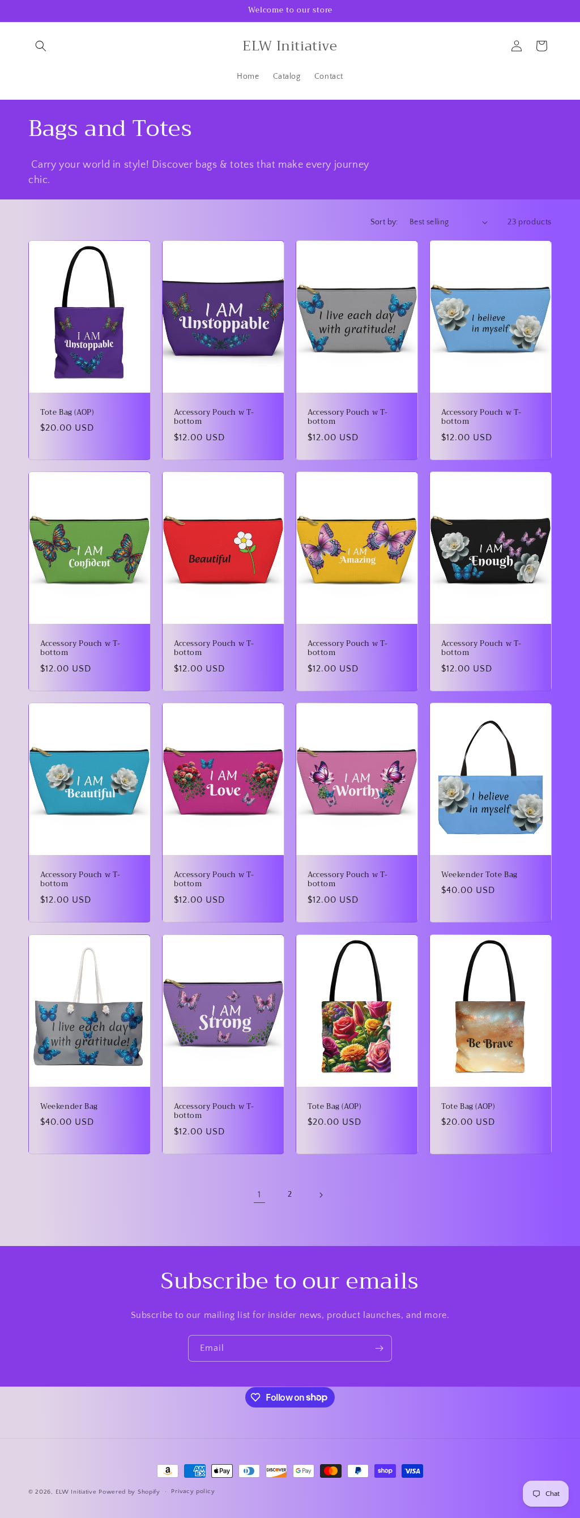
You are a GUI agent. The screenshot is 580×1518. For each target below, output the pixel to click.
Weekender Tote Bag (479, 875)
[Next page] (320, 1195)
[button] (40, 45)
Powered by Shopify (129, 1492)
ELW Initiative (76, 1492)
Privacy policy (193, 1491)
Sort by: (384, 222)
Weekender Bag (69, 1106)
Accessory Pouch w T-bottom (214, 417)
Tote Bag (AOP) (66, 412)
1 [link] (259, 1194)
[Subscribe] (378, 1348)
